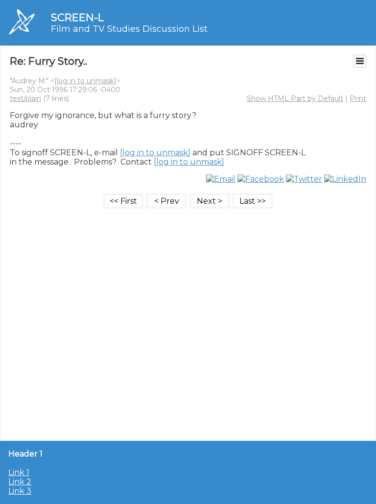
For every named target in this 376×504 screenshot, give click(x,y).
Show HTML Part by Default (295, 98)
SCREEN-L (77, 17)
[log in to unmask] (85, 80)
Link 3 (19, 491)
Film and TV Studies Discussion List (129, 29)
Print (358, 98)
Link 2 (19, 481)
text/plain (25, 98)
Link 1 (18, 472)
